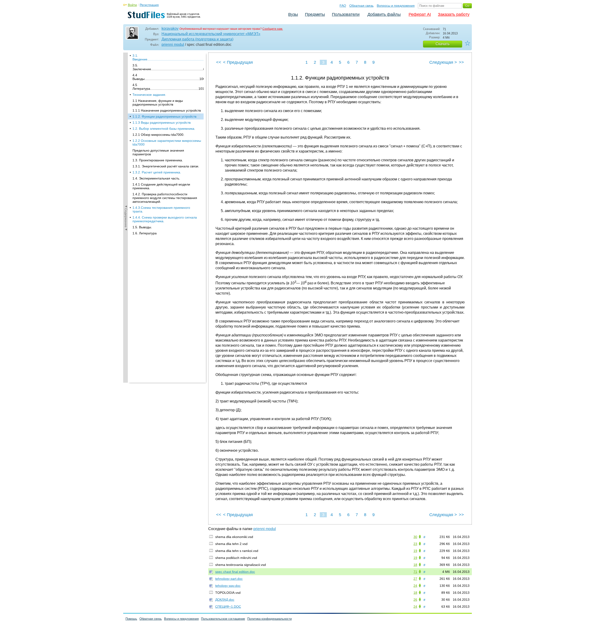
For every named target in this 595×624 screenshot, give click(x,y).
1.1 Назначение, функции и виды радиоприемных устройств (157, 102)
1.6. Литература (144, 233)
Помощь (131, 619)
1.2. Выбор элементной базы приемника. (163, 128)
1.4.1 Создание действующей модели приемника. (161, 186)
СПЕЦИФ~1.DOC (228, 606)
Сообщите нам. (272, 28)
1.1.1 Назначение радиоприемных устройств (166, 110)
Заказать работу (453, 14)
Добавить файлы (384, 14)
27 (415, 579)
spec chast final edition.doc (235, 572)
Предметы (315, 14)
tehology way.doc (228, 585)
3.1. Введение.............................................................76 (168, 57)
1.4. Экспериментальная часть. (156, 178)
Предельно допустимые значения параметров (158, 152)
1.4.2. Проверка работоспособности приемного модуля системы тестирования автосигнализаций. (164, 197)
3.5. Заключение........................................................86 (168, 67)
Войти (132, 5)
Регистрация (149, 5)
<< (218, 62)
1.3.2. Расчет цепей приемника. (156, 172)
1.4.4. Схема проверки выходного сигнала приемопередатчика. (164, 219)
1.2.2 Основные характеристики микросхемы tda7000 (166, 142)
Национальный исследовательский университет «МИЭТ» (211, 34)
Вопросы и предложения (396, 5)
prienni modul (173, 44)
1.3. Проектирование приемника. (157, 160)
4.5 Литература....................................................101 (168, 86)
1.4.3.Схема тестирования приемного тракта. (161, 209)
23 (415, 544)
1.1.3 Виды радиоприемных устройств (161, 122)
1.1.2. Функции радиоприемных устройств (164, 116)
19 (415, 551)
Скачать (443, 44)
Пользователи (346, 14)
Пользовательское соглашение (223, 619)
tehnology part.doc (229, 579)
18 (415, 565)
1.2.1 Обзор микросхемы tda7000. (158, 134)
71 (415, 572)
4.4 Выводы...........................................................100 (168, 77)
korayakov (170, 28)
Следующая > (443, 62)
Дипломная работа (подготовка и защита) (197, 39)
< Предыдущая (238, 62)
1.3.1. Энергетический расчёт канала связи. (165, 166)
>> (461, 62)
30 (415, 537)
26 (415, 599)
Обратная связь (361, 5)
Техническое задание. (149, 94)
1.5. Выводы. (142, 227)
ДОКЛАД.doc (224, 599)
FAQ (343, 5)
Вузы (293, 14)
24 (415, 585)
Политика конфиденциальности (269, 619)
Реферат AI (420, 14)
